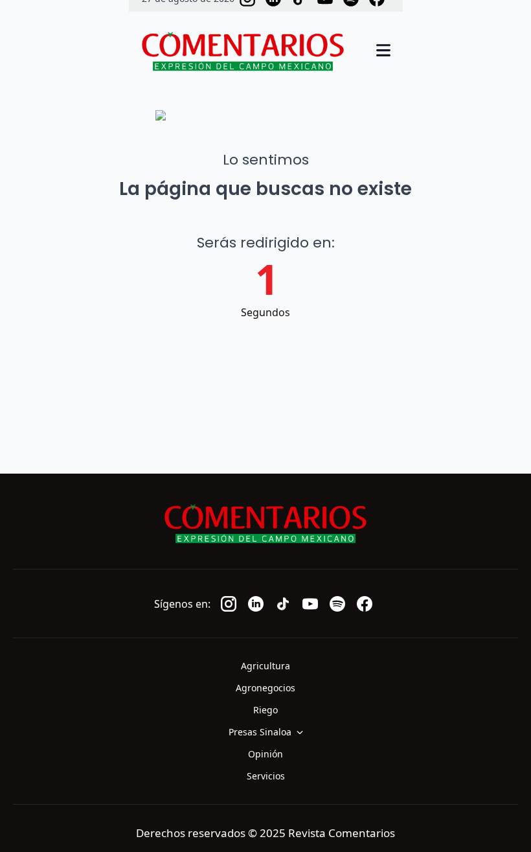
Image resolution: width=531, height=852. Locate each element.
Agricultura (265, 666)
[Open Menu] (383, 51)
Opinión (265, 754)
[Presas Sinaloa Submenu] (303, 732)
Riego (265, 710)
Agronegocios (265, 688)
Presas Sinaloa (260, 732)
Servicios (266, 776)
